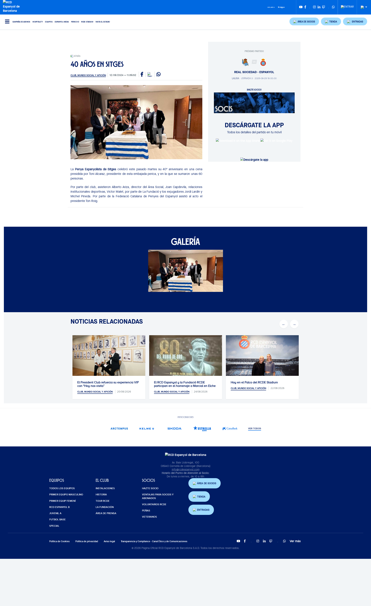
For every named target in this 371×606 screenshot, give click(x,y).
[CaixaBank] (230, 428)
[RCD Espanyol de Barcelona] (12, 6)
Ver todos (254, 428)
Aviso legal (109, 541)
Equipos (48, 22)
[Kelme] (271, 7)
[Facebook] (305, 7)
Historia (101, 494)
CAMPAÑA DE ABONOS (21, 22)
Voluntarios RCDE (154, 504)
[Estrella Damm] (281, 7)
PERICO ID (75, 22)
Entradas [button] (203, 509)
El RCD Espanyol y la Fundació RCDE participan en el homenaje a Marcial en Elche (185, 384)
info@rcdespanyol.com (185, 469)
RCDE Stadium (87, 22)
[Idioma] (362, 7)
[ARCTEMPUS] (119, 428)
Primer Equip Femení (62, 501)
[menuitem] (347, 5)
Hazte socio (150, 488)
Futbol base (57, 519)
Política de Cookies (59, 541)
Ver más (295, 541)
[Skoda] (174, 428)
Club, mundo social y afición (88, 75)
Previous (283, 324)
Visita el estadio (102, 22)
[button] (304, 21)
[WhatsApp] (333, 7)
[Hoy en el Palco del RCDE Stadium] (262, 359)
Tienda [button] (201, 496)
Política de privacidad (86, 541)
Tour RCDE (103, 501)
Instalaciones (105, 488)
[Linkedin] (319, 7)
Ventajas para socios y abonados (158, 496)
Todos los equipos (62, 488)
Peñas (146, 510)
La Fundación (105, 507)
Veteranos (149, 516)
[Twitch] (323, 7)
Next (294, 324)
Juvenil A (55, 513)
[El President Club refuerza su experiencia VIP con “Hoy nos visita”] (108, 359)
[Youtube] (301, 7)
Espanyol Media (62, 22)
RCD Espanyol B (59, 507)
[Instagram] (314, 7)
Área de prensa (106, 513)
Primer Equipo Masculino (66, 494)
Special (54, 525)
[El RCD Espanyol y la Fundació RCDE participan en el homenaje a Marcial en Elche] (185, 359)
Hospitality (37, 22)
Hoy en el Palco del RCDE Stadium (254, 382)
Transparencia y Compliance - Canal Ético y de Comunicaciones (154, 541)
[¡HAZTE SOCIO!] (254, 102)
